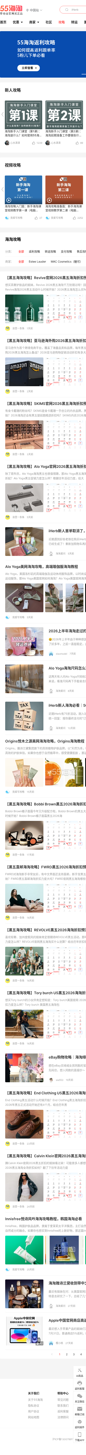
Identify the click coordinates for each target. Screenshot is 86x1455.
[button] (34, 10)
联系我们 (63, 1405)
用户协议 (33, 1411)
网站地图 (33, 1417)
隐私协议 (33, 1405)
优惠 (16, 22)
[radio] (21, 251)
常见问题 (63, 1399)
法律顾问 (63, 1417)
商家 (32, 22)
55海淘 (11, 10)
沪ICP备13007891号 (64, 1439)
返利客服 (63, 1411)
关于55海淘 (35, 1399)
